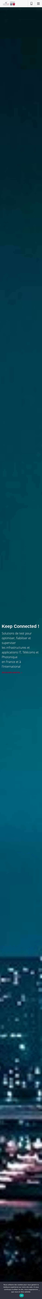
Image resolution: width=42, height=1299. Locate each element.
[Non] (39, 1290)
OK (22, 1295)
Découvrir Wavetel (11, 672)
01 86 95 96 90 (30, 3)
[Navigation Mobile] (38, 3)
